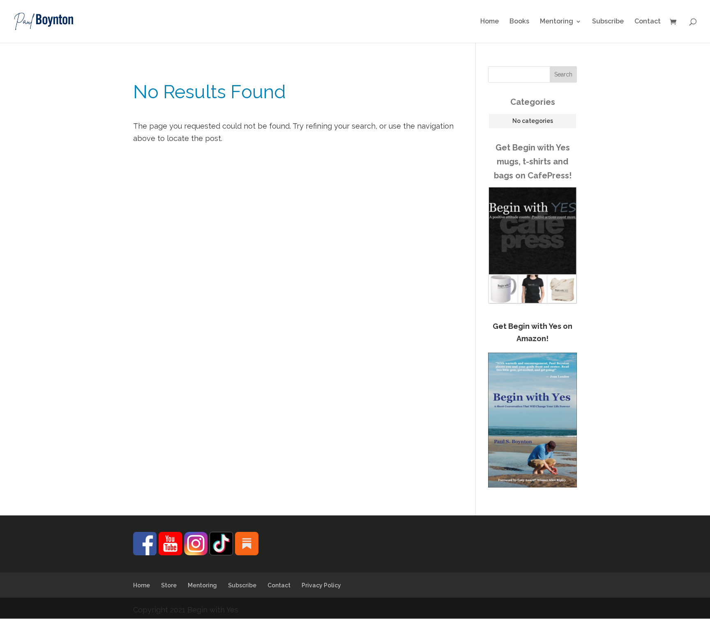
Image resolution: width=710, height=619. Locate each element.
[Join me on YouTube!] (170, 552)
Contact (647, 21)
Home (489, 21)
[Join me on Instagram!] (195, 552)
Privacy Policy (321, 585)
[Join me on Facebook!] (145, 552)
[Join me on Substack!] (246, 552)
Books (519, 21)
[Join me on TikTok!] (221, 552)
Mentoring (556, 21)
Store (169, 585)
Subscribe (608, 21)
